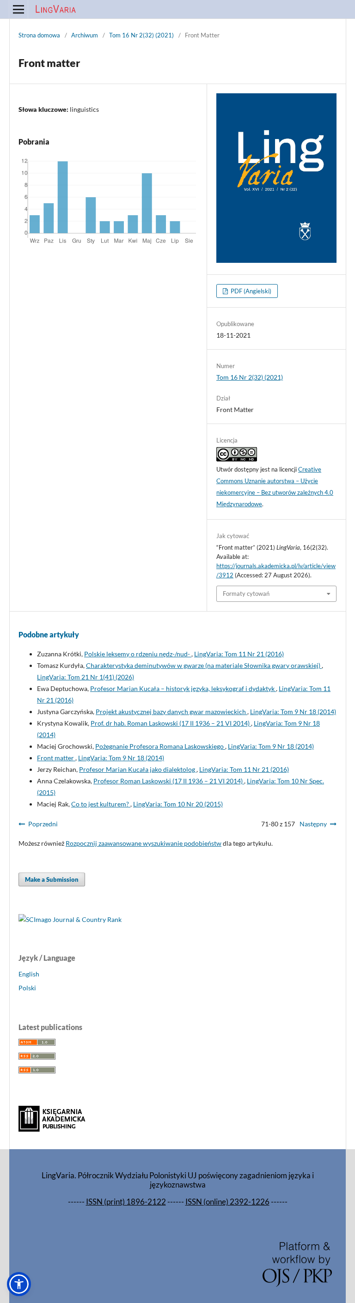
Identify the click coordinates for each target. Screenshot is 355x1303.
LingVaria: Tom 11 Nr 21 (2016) (239, 654)
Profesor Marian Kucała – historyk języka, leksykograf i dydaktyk (183, 688)
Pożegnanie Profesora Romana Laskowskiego (160, 746)
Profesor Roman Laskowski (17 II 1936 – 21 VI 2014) (168, 781)
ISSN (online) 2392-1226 (227, 1201)
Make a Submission (52, 879)
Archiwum (84, 35)
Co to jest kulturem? (100, 804)
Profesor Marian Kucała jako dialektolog (137, 769)
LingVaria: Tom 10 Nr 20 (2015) (178, 804)
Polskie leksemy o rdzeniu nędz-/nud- (137, 654)
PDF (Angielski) (250, 291)
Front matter (56, 758)
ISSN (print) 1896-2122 (126, 1201)
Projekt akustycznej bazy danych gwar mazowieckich (171, 711)
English (28, 974)
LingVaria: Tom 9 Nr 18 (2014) (293, 711)
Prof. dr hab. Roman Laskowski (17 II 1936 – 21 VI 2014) (171, 723)
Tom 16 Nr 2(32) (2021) (141, 35)
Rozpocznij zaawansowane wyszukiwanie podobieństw (143, 843)
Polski (27, 988)
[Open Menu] (18, 9)
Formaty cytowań (246, 593)
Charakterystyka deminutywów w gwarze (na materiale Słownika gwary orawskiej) (204, 665)
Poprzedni (43, 824)
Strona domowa (39, 35)
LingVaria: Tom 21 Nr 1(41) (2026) (85, 677)
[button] (19, 1284)
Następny (313, 824)
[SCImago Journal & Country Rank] (70, 919)
